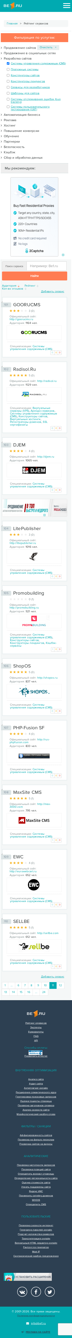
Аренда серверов (43, 411)
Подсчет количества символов (36, 1234)
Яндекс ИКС (36, 1191)
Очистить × (48, 47)
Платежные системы (25, 69)
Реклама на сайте (38, 1332)
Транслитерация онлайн (36, 1239)
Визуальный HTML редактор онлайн (36, 1243)
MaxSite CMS (27, 792)
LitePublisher (27, 528)
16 (28, 992)
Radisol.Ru (24, 369)
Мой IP (36, 1252)
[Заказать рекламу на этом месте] (63, 255)
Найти (34, 276)
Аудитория (9, 285)
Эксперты (36, 1027)
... (12, 985)
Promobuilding (28, 593)
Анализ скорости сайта (36, 1110)
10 (45, 985)
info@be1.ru (38, 1323)
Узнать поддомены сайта (36, 1187)
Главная (12, 23)
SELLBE (21, 921)
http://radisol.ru (47, 381)
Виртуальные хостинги (25, 419)
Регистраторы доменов (25, 422)
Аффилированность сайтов (36, 1135)
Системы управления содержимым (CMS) (38, 63)
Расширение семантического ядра (36, 1092)
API (36, 1040)
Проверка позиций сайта (36, 1169)
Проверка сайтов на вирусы (36, 1144)
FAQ (36, 1036)
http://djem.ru (45, 456)
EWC (18, 857)
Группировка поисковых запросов (36, 1097)
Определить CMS (36, 1204)
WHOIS (36, 1200)
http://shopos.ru (47, 677)
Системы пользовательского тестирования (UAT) (30, 108)
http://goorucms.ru (21, 319)
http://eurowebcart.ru (23, 871)
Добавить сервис (52, 291)
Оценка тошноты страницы (36, 1101)
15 (21, 992)
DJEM (19, 445)
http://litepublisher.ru (23, 543)
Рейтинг (30, 285)
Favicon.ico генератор (36, 1247)
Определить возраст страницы (36, 1174)
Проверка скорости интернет (36, 1225)
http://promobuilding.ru (24, 607)
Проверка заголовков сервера (36, 1105)
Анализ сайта (36, 1079)
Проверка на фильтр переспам (36, 1140)
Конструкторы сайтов (25, 75)
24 (44, 992)
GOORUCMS (26, 305)
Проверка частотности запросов (36, 1165)
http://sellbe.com (47, 933)
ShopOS (22, 666)
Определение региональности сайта (36, 1178)
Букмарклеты (36, 1032)
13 (5, 992)
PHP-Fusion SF (29, 728)
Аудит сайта (36, 1084)
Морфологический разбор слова (36, 1114)
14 (13, 992)
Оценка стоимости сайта (36, 1182)
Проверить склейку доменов (36, 1196)
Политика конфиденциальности (36, 1315)
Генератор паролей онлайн (36, 1230)
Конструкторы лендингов (28, 81)
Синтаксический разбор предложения (36, 1256)
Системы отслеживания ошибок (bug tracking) (36, 101)
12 (60, 985)
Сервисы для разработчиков (30, 87)
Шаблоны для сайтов (25, 93)
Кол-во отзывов (13, 288)
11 (54, 985)
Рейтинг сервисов (36, 1023)
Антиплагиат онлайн (36, 1088)
